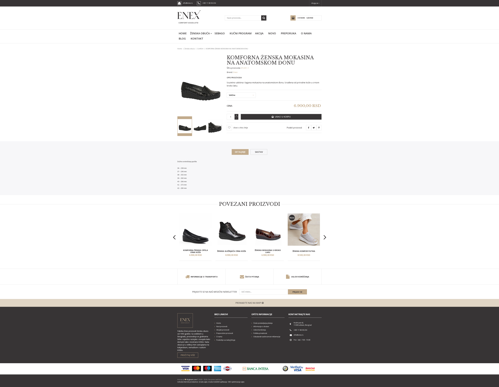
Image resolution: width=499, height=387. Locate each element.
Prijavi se (297, 292)
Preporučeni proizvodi (224, 333)
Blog (182, 38)
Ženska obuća (200, 33)
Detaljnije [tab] (240, 152)
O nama (306, 33)
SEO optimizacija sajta (236, 382)
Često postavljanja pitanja (263, 323)
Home (183, 33)
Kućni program (241, 33)
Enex (235, 72)
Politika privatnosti (260, 333)
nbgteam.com (192, 379)
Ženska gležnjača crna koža (231, 251)
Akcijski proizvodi (222, 330)
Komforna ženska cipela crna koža (195, 251)
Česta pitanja (252, 276)
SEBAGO (220, 33)
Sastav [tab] (259, 152)
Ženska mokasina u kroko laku (268, 251)
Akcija (259, 33)
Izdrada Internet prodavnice (187, 382)
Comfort (200, 49)
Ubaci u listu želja (240, 127)
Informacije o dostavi (261, 326)
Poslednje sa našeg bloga (225, 340)
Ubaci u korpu (282, 116)
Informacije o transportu (204, 276)
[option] (195, 237)
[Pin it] (319, 127)
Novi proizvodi (221, 326)
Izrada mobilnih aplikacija (217, 382)
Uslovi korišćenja (300, 276)
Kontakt (197, 38)
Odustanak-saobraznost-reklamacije (266, 337)
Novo (272, 33)
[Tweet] (313, 127)
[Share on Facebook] (308, 127)
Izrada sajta (203, 382)
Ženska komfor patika (304, 251)
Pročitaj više (188, 355)
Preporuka (288, 33)
